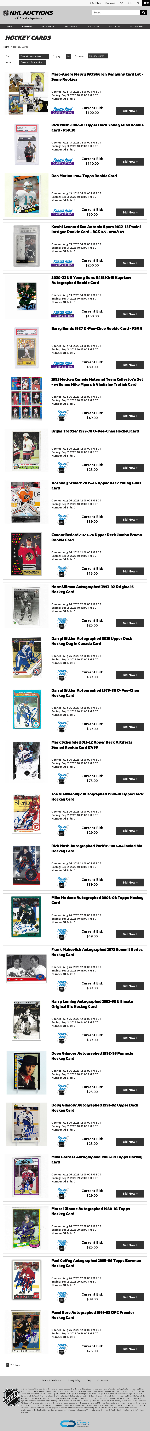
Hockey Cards (97, 56)
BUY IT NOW (93, 26)
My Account (110, 3)
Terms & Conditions (51, 1380)
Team (9, 26)
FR (138, 3)
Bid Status (114, 26)
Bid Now (129, 111)
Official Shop (95, 3)
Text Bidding (136, 26)
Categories (48, 26)
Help (130, 3)
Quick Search (70, 26)
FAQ (121, 3)
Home (6, 46)
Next (18, 1365)
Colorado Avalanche (31, 62)
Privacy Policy (74, 1380)
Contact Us (102, 1380)
